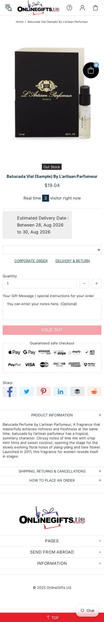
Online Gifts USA (38, 8)
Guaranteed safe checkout (52, 343)
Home (19, 21)
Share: (8, 383)
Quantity (10, 276)
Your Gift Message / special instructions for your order (48, 296)
